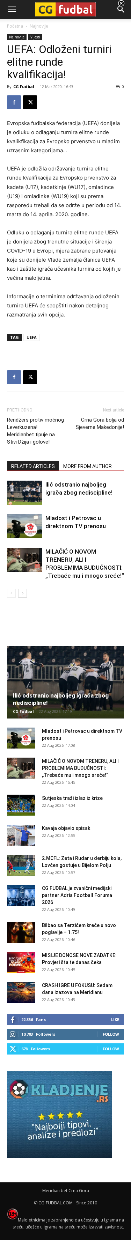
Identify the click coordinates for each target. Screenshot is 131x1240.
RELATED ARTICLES (33, 466)
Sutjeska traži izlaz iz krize (72, 798)
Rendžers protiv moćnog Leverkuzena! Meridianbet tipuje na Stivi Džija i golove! (35, 431)
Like (115, 1019)
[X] (30, 102)
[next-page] (22, 593)
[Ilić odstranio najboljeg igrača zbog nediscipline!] (24, 493)
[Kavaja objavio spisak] (21, 835)
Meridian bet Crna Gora (65, 1191)
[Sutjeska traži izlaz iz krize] (21, 805)
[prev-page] (11, 593)
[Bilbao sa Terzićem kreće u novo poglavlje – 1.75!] (21, 932)
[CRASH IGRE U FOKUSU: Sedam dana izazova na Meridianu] (21, 992)
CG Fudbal (23, 86)
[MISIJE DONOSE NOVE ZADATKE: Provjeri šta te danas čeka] (21, 962)
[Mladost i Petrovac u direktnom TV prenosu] (24, 526)
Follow (111, 1034)
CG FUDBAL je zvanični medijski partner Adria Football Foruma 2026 (77, 895)
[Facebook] (14, 102)
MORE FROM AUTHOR (87, 466)
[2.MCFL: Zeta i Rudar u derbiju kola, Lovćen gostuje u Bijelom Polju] (21, 865)
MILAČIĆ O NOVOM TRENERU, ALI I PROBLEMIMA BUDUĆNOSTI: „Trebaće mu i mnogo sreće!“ (80, 768)
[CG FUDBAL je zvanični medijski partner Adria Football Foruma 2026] (21, 895)
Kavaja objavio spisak (66, 828)
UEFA (32, 337)
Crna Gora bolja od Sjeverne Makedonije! (100, 423)
